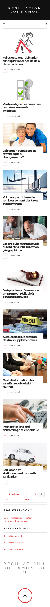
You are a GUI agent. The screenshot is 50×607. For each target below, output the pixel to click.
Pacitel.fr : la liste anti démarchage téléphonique (21, 428)
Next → (29, 499)
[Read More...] (5, 69)
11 (19, 499)
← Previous (12, 494)
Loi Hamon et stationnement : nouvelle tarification (19, 473)
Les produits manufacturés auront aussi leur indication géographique (21, 247)
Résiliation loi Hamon (25, 10)
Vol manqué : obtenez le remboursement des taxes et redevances (20, 200)
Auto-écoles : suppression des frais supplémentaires (20, 338)
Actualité (15, 69)
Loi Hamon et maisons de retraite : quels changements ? (19, 154)
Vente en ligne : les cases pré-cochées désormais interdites (22, 107)
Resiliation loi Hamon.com (25, 568)
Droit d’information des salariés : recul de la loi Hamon (18, 383)
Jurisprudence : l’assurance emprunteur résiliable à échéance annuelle (20, 294)
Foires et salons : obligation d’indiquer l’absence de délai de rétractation (21, 61)
